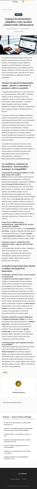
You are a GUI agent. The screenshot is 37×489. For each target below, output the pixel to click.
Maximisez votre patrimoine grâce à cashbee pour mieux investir (17, 440)
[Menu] (23, 1)
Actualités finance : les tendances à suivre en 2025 (17, 435)
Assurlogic (22, 473)
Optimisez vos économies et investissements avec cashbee (17, 452)
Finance (9, 9)
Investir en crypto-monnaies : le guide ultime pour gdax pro (17, 423)
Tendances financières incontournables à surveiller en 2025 (16, 457)
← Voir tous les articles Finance (11, 402)
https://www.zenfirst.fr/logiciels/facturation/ (16, 158)
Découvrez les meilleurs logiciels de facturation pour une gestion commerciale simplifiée (18, 429)
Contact (24, 479)
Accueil (4, 9)
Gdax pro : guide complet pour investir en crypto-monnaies (16, 446)
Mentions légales (15, 479)
